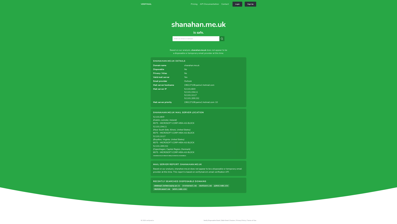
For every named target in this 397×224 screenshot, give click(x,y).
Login (237, 4)
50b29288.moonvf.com (162, 189)
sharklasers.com (205, 186)
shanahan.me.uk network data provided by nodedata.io (169, 155)
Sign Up (250, 4)
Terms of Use (251, 220)
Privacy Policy (241, 220)
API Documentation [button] (209, 4)
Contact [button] (225, 4)
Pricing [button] (194, 4)
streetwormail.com (189, 186)
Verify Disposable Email (212, 220)
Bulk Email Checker (228, 220)
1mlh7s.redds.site (179, 189)
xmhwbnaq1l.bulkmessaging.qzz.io (167, 186)
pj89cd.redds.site (221, 186)
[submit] (221, 38)
